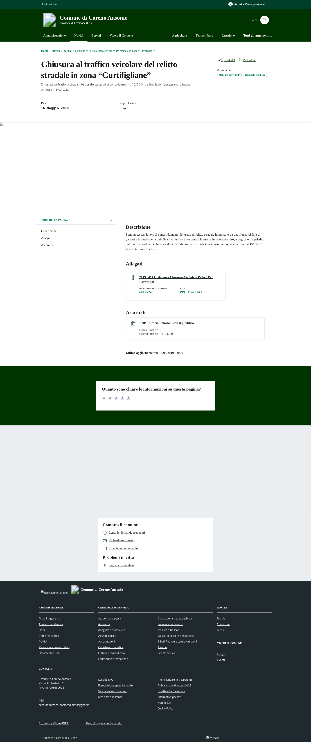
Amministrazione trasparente (175, 679)
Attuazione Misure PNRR (54, 723)
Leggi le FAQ (105, 679)
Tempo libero (204, 35)
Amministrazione (54, 35)
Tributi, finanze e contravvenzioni (177, 641)
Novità (78, 35)
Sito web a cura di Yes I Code (60, 738)
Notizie (221, 618)
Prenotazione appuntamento (115, 685)
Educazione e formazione (113, 659)
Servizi (96, 35)
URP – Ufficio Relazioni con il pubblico (166, 323)
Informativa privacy (169, 697)
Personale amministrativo (54, 647)
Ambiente (104, 624)
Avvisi (220, 630)
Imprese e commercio (170, 624)
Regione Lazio (49, 4)
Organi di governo (49, 618)
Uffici (42, 630)
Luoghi (221, 654)
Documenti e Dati (49, 653)
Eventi (221, 660)
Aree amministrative (51, 624)
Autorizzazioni (106, 641)
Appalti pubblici (107, 635)
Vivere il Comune (121, 35)
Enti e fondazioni (49, 635)
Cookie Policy (165, 708)
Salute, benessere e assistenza (176, 635)
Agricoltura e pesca (109, 618)
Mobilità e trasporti (169, 630)
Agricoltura (179, 35)
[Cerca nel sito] (264, 20)
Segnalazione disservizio (112, 691)
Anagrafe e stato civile (111, 630)
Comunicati (223, 624)
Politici (43, 641)
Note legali (164, 702)
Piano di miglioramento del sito (103, 723)
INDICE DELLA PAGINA (54, 220)
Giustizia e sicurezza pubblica (175, 618)
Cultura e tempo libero (111, 653)
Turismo (162, 647)
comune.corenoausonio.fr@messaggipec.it (64, 705)
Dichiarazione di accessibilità (174, 685)
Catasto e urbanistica (110, 647)
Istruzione (228, 35)
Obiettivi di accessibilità (171, 691)
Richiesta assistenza (110, 697)
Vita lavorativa (166, 653)
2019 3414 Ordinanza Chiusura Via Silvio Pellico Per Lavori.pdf (176, 279)
